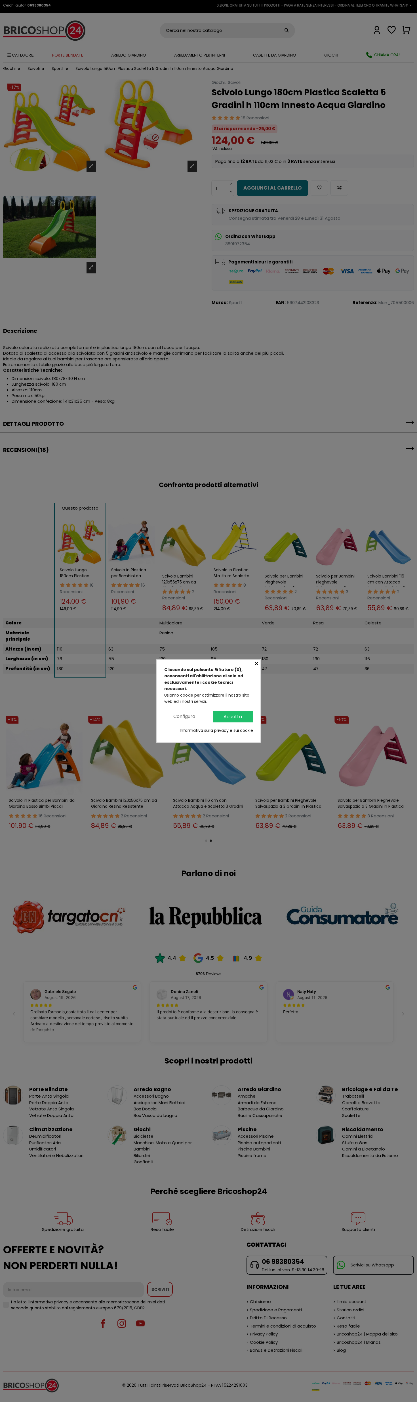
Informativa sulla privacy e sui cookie (216, 731)
